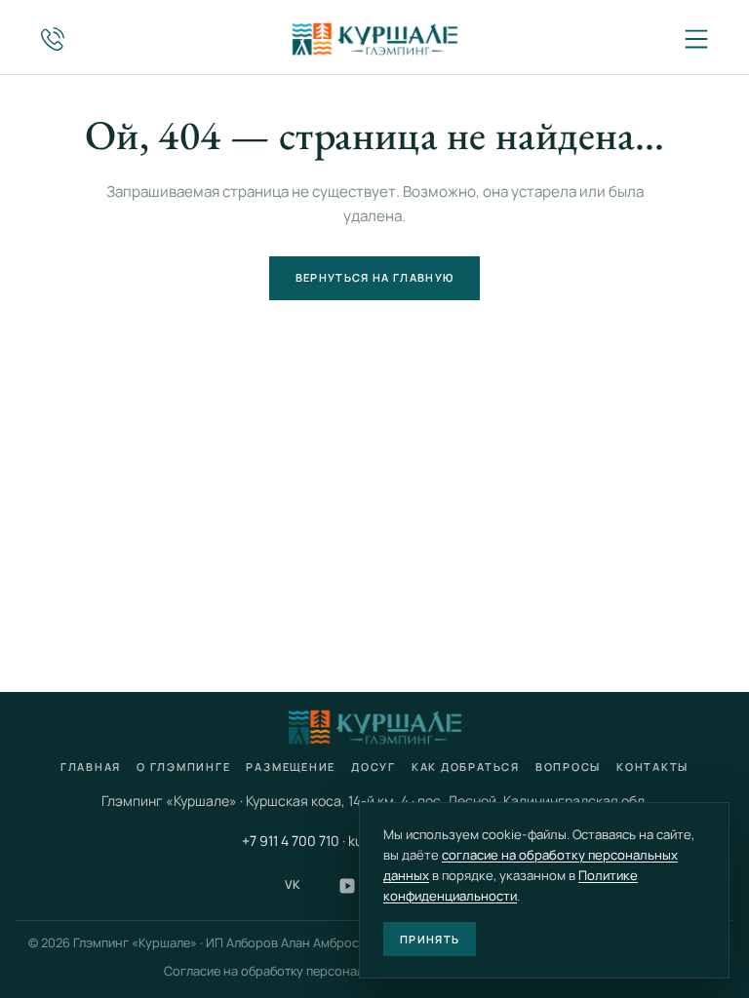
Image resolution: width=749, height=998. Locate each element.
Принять (429, 939)
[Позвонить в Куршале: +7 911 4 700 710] (52, 39)
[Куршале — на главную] (374, 39)
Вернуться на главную (374, 277)
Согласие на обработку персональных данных (303, 970)
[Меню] (696, 39)
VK (293, 884)
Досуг (373, 766)
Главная (90, 766)
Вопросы (568, 766)
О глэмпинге (183, 766)
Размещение (290, 766)
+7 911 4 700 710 (290, 840)
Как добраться (466, 766)
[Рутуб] (347, 885)
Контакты (652, 766)
